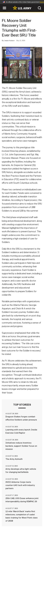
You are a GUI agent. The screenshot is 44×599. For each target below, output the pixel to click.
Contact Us (20, 585)
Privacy (34, 585)
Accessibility (26, 588)
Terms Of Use (9, 588)
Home (8, 585)
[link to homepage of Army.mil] (22, 8)
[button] (1, 5)
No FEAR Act (10, 592)
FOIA (39, 588)
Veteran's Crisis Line (29, 592)
